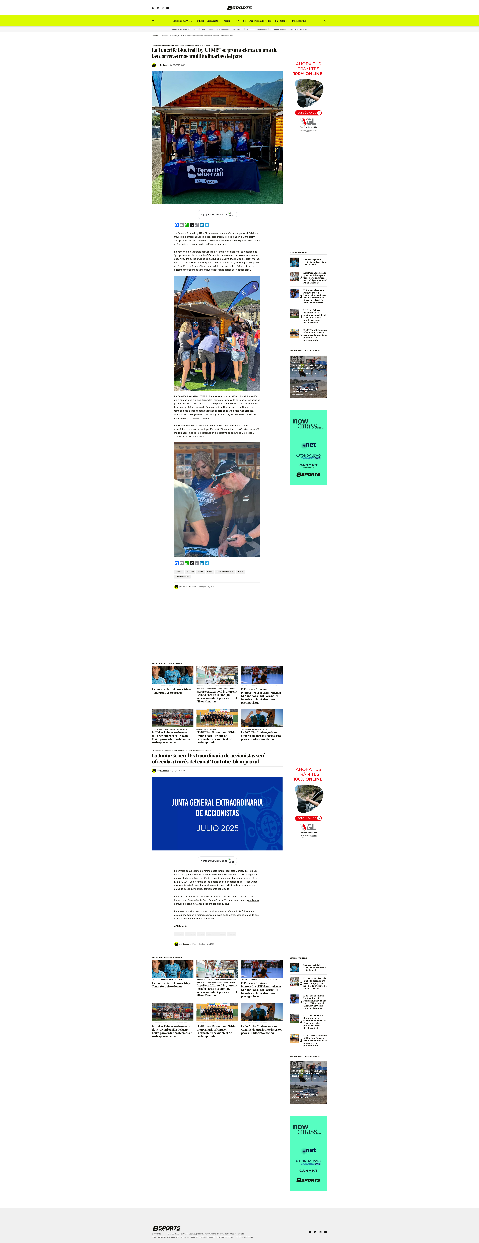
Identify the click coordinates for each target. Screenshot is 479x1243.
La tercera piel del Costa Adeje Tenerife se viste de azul (315, 262)
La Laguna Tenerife (278, 29)
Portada (155, 36)
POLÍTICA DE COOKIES (225, 1234)
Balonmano (246, 686)
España (200, 571)
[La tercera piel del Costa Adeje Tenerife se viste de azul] (172, 675)
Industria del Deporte (180, 29)
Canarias (190, 571)
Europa (210, 571)
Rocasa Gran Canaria (270, 686)
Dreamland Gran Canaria (257, 29)
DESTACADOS (179, 45)
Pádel (211, 29)
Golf (203, 29)
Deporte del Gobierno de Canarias (223, 686)
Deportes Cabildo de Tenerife (163, 45)
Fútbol (181, 686)
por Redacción (297, 373)
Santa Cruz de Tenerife (225, 571)
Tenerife (216, 45)
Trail (195, 29)
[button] (153, 20)
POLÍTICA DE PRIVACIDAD (206, 1234)
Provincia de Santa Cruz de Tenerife (198, 45)
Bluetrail (179, 571)
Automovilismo (298, 386)
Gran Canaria (212, 688)
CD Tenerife (238, 29)
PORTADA (172, 729)
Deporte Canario (203, 686)
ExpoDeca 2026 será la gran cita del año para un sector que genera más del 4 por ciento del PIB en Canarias (315, 278)
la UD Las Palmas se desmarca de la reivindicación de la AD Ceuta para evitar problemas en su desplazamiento (314, 316)
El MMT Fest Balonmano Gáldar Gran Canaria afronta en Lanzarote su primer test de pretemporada (315, 335)
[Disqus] (217, 622)
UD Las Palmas (223, 29)
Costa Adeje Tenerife (298, 29)
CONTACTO (239, 1234)
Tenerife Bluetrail (182, 576)
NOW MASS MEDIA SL (175, 1237)
